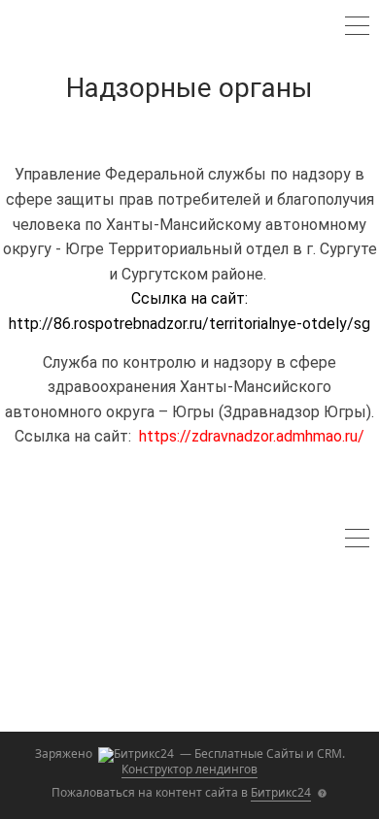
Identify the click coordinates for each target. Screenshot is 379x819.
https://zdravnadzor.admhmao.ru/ (251, 436)
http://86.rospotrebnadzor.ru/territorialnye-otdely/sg (189, 323)
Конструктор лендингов (189, 769)
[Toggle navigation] (357, 28)
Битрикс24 (281, 792)
